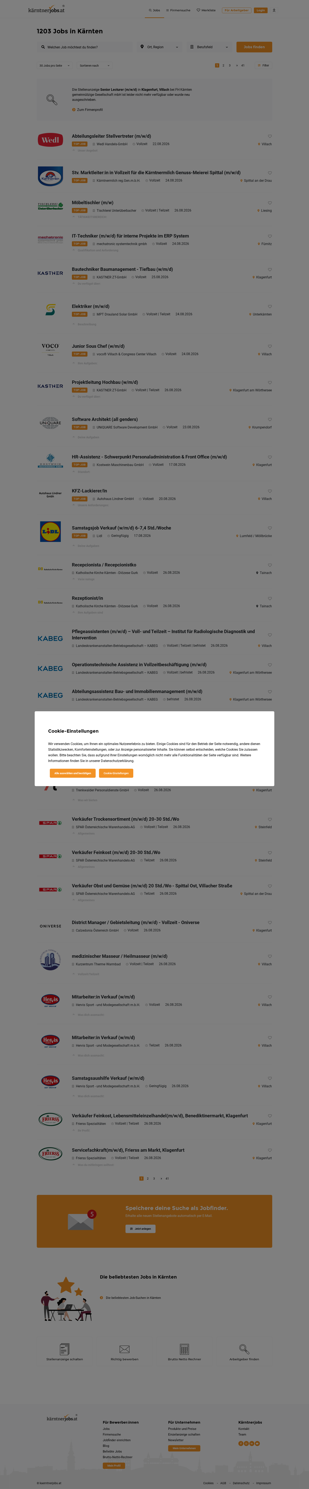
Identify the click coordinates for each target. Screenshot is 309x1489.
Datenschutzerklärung (117, 761)
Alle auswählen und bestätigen (72, 773)
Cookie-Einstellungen (116, 773)
